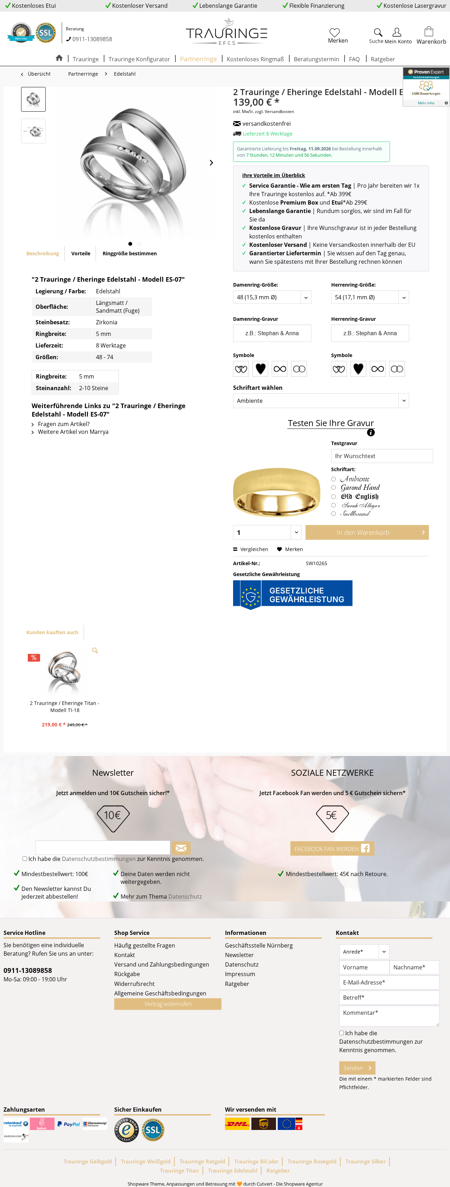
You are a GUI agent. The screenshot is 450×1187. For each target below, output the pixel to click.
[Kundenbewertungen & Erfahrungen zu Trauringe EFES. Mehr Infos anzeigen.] (426, 87)
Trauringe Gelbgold (88, 1161)
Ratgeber (237, 984)
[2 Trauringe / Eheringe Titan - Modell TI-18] (64, 671)
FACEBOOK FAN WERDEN (327, 849)
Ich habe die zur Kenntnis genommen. (116, 859)
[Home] (59, 58)
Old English (360, 496)
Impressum (240, 974)
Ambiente (355, 479)
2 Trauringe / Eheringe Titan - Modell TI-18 (64, 706)
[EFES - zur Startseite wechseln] (227, 32)
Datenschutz (185, 896)
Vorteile (80, 253)
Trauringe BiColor (256, 1161)
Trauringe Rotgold (202, 1161)
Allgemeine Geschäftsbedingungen (160, 993)
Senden (353, 1068)
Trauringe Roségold (312, 1161)
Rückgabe (127, 974)
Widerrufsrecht (134, 984)
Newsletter (239, 955)
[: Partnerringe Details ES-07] (33, 131)
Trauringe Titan (179, 1170)
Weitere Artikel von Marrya (73, 432)
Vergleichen (253, 549)
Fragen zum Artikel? (63, 424)
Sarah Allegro (360, 505)
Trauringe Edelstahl (232, 1170)
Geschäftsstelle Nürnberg (259, 945)
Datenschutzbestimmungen (99, 859)
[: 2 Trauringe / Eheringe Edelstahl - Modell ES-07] (33, 99)
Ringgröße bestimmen (130, 253)
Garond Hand (360, 487)
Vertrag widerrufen (168, 1004)
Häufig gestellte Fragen (144, 945)
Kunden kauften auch (52, 632)
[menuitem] (355, 35)
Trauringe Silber (366, 1161)
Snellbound (355, 513)
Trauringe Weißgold (146, 1161)
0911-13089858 (92, 39)
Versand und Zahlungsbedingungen (161, 964)
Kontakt (124, 955)
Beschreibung (42, 253)
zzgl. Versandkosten (274, 111)
